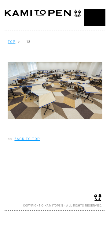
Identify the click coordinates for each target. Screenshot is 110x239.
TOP (11, 42)
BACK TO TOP (27, 139)
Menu (94, 17)
